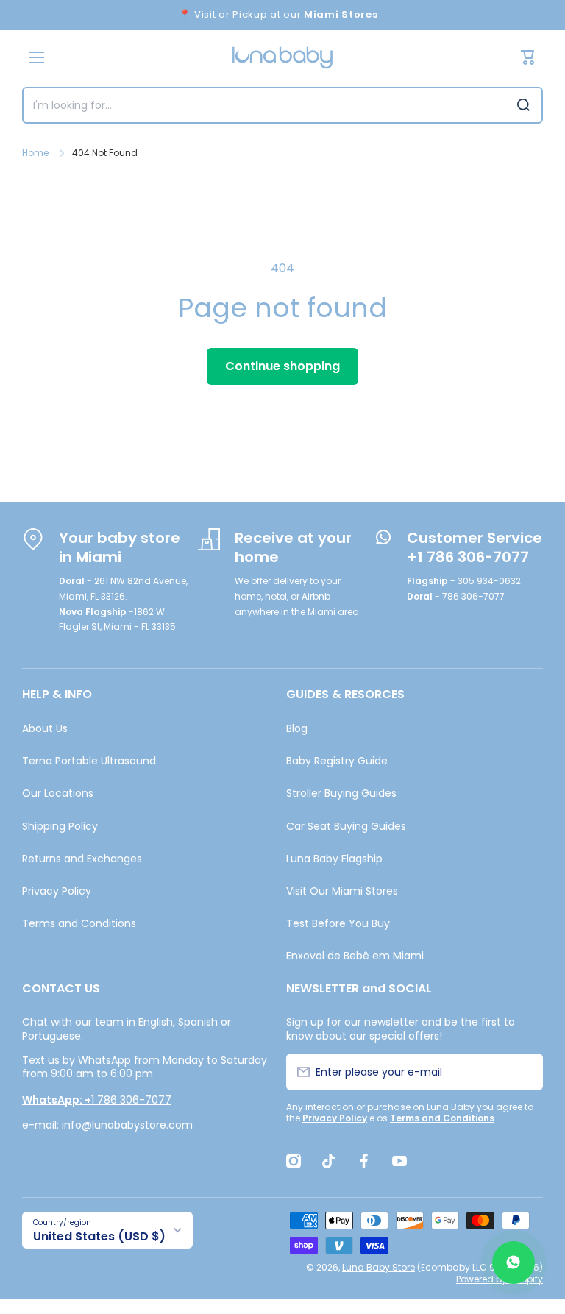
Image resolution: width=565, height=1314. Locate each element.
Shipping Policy (60, 826)
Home (35, 153)
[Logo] (282, 57)
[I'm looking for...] (523, 105)
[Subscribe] (523, 1072)
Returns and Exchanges (82, 858)
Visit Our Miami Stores (342, 891)
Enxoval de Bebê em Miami (355, 955)
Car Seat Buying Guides (346, 826)
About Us (45, 728)
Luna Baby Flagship (334, 858)
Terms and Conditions (79, 923)
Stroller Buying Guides (341, 793)
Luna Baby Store (378, 1267)
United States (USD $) (99, 1236)
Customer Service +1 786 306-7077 (474, 547)
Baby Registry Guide (337, 760)
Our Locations (57, 793)
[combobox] (282, 105)
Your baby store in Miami (119, 547)
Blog (297, 728)
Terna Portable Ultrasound (89, 760)
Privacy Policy (56, 891)
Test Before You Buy (338, 923)
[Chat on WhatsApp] (513, 1262)
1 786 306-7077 (96, 1100)
